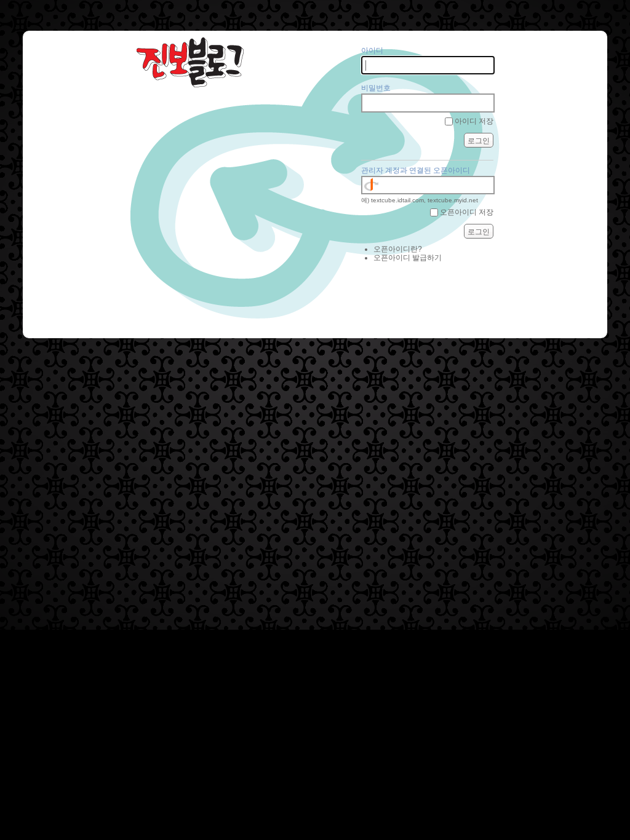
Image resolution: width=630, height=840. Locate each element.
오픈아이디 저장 (466, 212)
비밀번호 (376, 88)
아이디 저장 (474, 121)
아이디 (372, 50)
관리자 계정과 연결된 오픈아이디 (415, 170)
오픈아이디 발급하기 (407, 257)
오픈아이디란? (397, 249)
